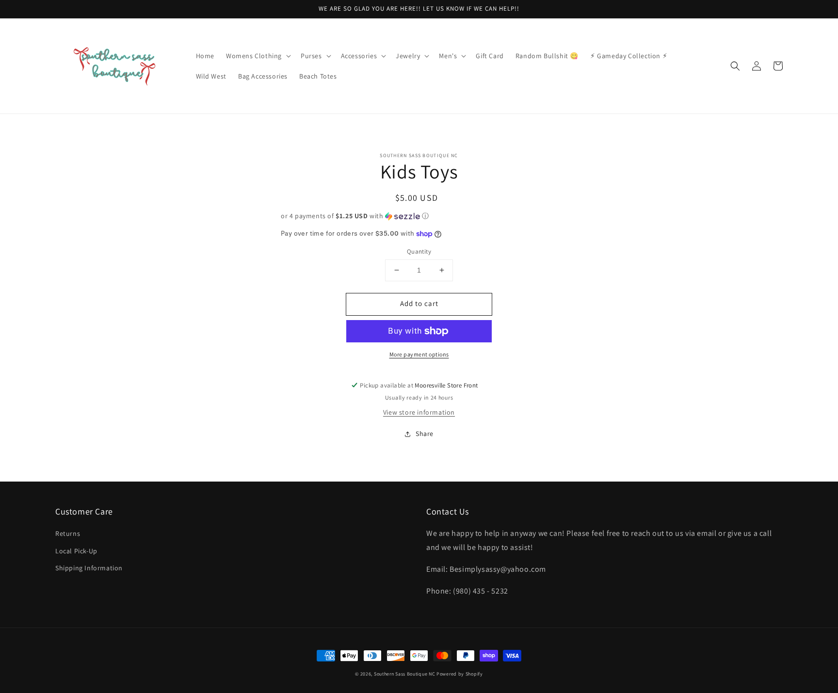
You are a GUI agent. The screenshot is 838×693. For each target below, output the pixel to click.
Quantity (419, 251)
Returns (67, 533)
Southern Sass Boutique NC (404, 674)
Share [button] (425, 433)
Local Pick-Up (76, 551)
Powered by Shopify (459, 674)
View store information (419, 412)
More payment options (419, 354)
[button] (257, 56)
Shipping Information (89, 568)
